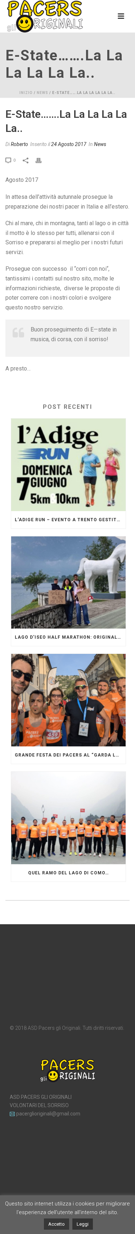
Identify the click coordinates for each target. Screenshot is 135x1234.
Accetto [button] (56, 1224)
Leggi (83, 1224)
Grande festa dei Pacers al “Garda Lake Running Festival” (70, 755)
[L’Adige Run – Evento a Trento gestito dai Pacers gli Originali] (68, 465)
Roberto (19, 144)
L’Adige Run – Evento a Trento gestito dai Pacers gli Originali (70, 519)
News (42, 93)
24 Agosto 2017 (68, 144)
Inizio (26, 93)
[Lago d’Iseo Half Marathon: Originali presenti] (68, 582)
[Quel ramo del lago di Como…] (68, 818)
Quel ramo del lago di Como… (68, 872)
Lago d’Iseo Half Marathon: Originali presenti (70, 637)
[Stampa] (42, 160)
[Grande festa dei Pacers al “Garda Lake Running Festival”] (68, 700)
